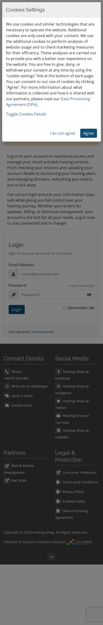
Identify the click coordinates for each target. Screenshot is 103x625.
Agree (88, 133)
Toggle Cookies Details (26, 114)
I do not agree (62, 133)
